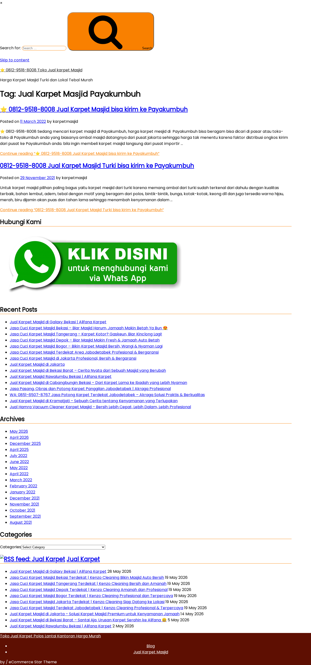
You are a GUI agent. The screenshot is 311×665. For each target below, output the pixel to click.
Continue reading (79, 153)
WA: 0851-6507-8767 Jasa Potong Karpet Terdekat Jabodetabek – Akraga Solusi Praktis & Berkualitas (107, 395)
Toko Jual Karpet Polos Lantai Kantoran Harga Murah (50, 636)
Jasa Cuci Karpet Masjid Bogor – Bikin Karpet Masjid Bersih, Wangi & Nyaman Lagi (86, 346)
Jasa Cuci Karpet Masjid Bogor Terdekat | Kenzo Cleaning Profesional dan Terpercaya (91, 595)
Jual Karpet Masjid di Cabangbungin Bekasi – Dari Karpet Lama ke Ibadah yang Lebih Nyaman (98, 382)
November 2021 (24, 504)
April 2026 (19, 437)
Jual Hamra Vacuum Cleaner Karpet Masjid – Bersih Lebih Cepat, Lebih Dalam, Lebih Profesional (100, 407)
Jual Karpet (83, 559)
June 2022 (19, 462)
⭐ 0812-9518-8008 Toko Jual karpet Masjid (41, 70)
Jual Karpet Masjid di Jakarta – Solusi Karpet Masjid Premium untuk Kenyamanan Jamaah (95, 614)
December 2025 (25, 443)
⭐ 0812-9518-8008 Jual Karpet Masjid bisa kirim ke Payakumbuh (94, 109)
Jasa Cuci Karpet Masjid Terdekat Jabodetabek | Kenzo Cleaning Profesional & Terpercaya (96, 608)
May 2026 (19, 431)
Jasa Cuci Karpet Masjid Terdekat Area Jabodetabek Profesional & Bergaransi (84, 352)
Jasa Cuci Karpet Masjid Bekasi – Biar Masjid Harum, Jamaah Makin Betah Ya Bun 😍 (89, 328)
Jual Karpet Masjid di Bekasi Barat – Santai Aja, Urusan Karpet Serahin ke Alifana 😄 (88, 620)
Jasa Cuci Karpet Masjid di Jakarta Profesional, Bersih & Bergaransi (73, 358)
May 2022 (19, 468)
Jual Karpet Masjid (150, 652)
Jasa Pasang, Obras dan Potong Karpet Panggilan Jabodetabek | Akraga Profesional (90, 388)
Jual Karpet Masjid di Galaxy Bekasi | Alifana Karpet (58, 322)
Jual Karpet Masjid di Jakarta (37, 364)
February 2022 (23, 486)
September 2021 (25, 516)
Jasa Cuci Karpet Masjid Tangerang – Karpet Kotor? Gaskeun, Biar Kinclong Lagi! (86, 334)
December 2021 (25, 498)
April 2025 (19, 449)
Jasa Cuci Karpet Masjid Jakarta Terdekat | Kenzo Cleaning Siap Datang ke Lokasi (87, 602)
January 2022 (22, 492)
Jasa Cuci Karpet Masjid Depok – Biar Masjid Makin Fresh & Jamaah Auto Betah (85, 340)
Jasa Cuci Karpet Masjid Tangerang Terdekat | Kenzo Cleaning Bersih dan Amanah (88, 583)
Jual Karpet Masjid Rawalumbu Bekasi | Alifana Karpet (61, 376)
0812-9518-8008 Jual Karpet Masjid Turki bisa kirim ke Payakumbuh (97, 166)
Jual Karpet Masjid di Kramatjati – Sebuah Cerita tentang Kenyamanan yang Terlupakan (94, 401)
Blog (151, 646)
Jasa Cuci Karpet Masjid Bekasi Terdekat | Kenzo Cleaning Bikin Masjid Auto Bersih (87, 577)
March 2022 (21, 480)
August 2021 (21, 522)
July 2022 (18, 455)
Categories (10, 547)
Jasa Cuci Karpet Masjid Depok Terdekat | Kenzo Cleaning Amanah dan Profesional (89, 589)
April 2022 (19, 474)
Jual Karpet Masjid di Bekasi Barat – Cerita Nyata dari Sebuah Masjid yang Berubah (88, 370)
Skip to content (14, 60)
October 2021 (22, 510)
